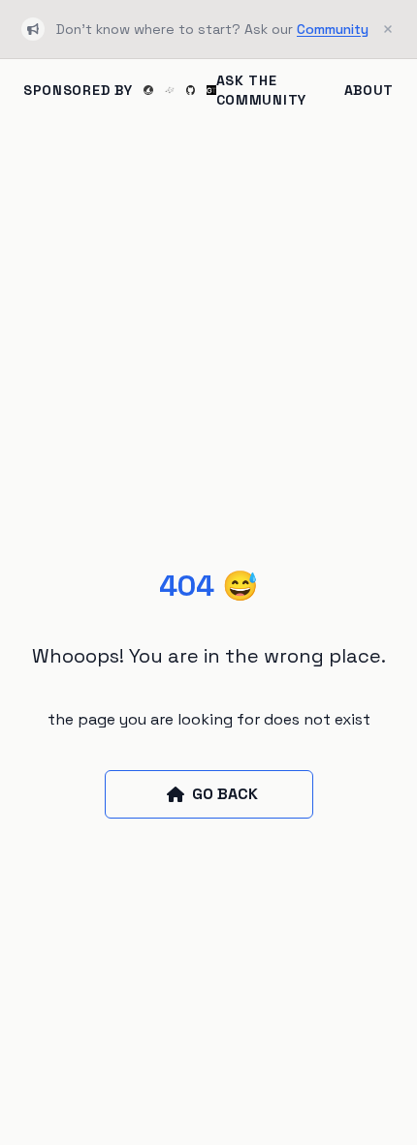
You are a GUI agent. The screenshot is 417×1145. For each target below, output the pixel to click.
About (369, 90)
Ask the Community (261, 90)
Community (333, 29)
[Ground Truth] (211, 90)
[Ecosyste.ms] (170, 90)
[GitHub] (191, 89)
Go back (225, 794)
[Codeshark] (148, 90)
